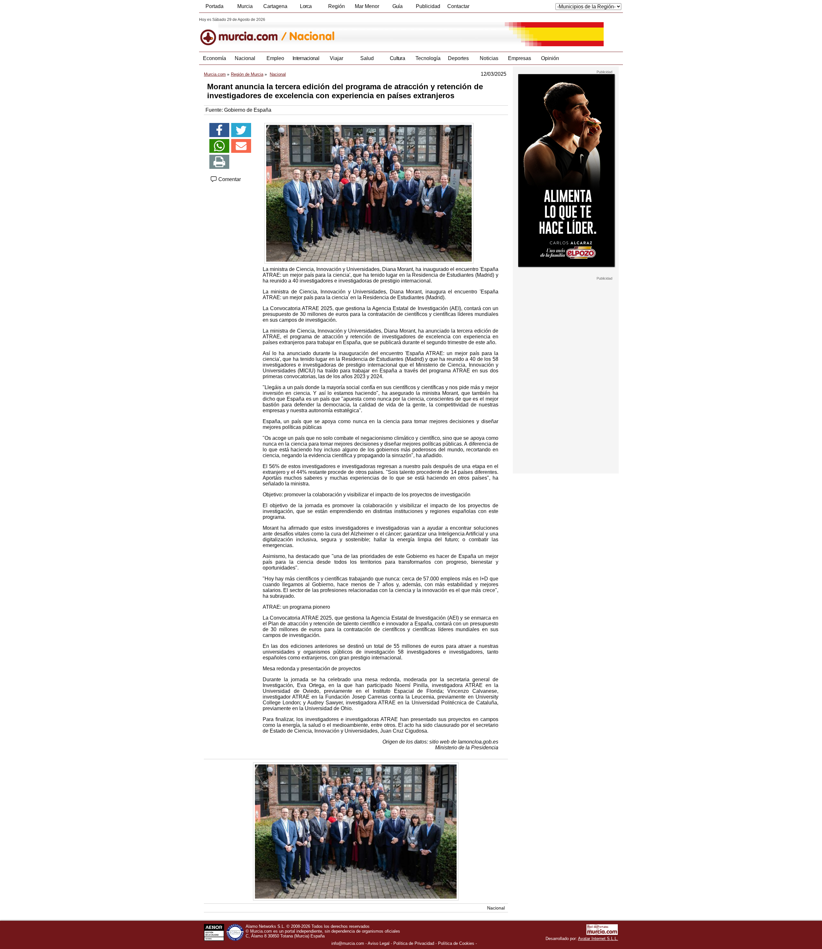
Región (336, 6)
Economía (214, 58)
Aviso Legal (378, 943)
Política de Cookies (456, 943)
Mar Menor (367, 6)
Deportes (458, 58)
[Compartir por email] (241, 146)
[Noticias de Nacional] (355, 31)
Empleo (275, 58)
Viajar (336, 58)
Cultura (397, 58)
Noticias (489, 58)
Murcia (245, 6)
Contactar (458, 6)
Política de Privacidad (413, 943)
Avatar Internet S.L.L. (598, 938)
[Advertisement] (566, 377)
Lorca (306, 6)
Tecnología (428, 58)
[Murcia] (243, 31)
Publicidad (428, 6)
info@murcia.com (347, 943)
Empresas (519, 58)
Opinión (550, 58)
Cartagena (275, 6)
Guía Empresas (397, 8)
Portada (214, 6)
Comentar (229, 179)
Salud (367, 58)
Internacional (306, 58)
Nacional (245, 58)
